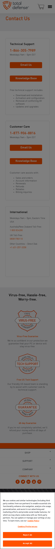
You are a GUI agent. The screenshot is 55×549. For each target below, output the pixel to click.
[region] (27, 520)
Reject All (27, 535)
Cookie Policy (33, 521)
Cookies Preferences (27, 527)
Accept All (27, 543)
